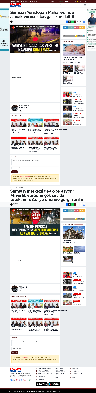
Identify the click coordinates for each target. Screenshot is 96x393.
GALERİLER (16, 1)
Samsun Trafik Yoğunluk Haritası (45, 373)
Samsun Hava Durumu (43, 370)
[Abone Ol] (84, 21)
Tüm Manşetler (41, 376)
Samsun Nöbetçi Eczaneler (44, 368)
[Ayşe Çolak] (14, 108)
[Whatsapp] (29, 380)
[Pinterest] (16, 380)
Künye (57, 377)
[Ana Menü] (85, 5)
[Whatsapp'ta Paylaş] (72, 22)
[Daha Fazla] (75, 22)
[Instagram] (19, 380)
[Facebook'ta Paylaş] (67, 22)
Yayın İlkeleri (59, 374)
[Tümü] (84, 88)
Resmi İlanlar (65, 5)
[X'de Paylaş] (69, 22)
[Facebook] (11, 380)
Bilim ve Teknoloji (60, 371)
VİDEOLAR (25, 1)
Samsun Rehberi (56, 5)
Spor (74, 92)
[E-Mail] (20, 110)
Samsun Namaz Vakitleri (43, 371)
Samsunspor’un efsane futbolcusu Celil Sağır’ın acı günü (78, 123)
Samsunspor (46, 5)
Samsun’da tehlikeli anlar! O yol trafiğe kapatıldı (78, 116)
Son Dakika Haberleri (43, 378)
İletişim (73, 377)
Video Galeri (13, 9)
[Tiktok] (27, 380)
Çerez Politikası (75, 371)
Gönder (14, 171)
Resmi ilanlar (75, 370)
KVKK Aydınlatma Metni (77, 373)
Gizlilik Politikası (60, 373)
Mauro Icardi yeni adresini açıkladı (78, 109)
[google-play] (54, 384)
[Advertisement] (35, 64)
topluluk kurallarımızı (25, 176)
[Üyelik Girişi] (85, 1)
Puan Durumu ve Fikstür (43, 374)
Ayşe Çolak (23, 107)
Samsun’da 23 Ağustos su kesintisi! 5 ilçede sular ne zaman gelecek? (78, 102)
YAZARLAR (34, 1)
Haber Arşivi (41, 379)
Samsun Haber (37, 5)
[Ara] (82, 5)
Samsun (21, 9)
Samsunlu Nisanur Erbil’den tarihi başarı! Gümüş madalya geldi (78, 95)
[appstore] (41, 384)
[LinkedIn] (22, 380)
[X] (14, 380)
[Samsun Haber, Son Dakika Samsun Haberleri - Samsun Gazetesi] (15, 5)
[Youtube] (24, 380)
